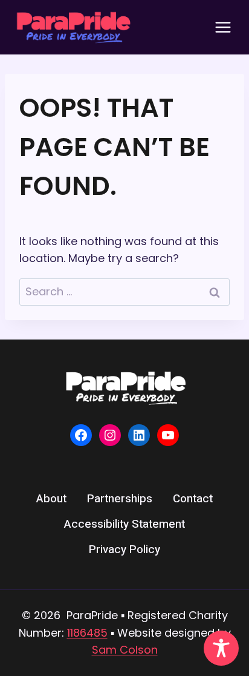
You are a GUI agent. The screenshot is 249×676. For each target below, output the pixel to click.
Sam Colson (125, 649)
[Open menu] (223, 27)
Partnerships (119, 498)
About (51, 498)
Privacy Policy (124, 549)
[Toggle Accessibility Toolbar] (221, 648)
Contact (193, 498)
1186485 (87, 632)
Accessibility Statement (124, 524)
